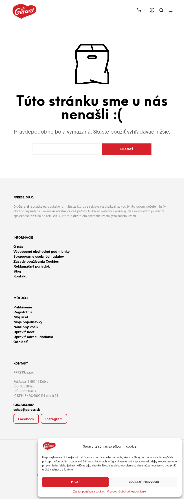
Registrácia (23, 312)
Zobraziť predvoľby (144, 482)
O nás (18, 246)
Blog (17, 271)
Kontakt (20, 276)
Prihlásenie (22, 307)
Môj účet (20, 317)
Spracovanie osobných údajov (38, 256)
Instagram (54, 419)
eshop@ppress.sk (26, 409)
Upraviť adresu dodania (33, 336)
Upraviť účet (24, 332)
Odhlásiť (20, 341)
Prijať (75, 482)
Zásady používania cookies (89, 491)
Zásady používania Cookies (36, 261)
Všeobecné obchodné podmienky (126, 491)
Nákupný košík (25, 327)
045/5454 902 (23, 405)
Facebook (26, 419)
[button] (141, 10)
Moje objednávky (27, 322)
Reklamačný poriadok (31, 266)
